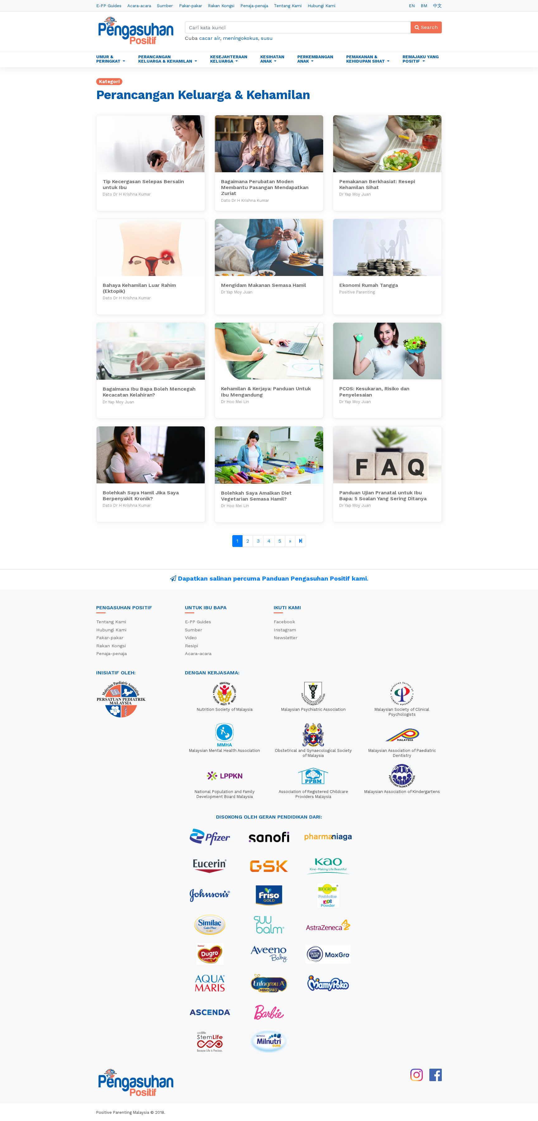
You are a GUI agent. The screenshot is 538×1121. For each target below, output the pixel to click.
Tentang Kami (288, 5)
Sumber (165, 5)
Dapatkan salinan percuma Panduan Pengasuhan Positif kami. (273, 578)
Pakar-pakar (190, 5)
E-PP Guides (108, 5)
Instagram (285, 629)
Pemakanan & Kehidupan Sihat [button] (366, 59)
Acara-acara (139, 5)
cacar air (209, 38)
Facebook (284, 621)
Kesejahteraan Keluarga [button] (228, 59)
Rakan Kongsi (221, 5)
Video (191, 637)
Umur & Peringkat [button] (109, 59)
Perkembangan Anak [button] (315, 59)
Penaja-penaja (254, 5)
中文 (437, 5)
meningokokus (240, 38)
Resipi (191, 645)
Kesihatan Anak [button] (272, 59)
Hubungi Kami (321, 5)
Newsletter (285, 637)
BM (424, 5)
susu (267, 38)
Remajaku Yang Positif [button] (421, 59)
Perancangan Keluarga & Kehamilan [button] (165, 59)
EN (412, 5)
